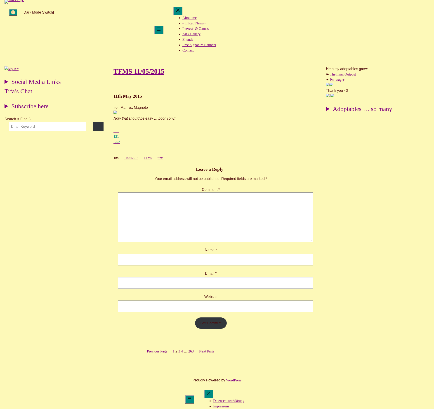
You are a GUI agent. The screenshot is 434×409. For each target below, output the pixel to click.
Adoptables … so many (362, 108)
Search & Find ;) (18, 119)
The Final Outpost (343, 74)
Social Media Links (36, 81)
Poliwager (337, 80)
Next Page (206, 351)
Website (210, 297)
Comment (211, 189)
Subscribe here (29, 106)
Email (211, 273)
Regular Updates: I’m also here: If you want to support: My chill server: (33, 82)
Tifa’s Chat (18, 91)
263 (191, 351)
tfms (160, 158)
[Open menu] (158, 30)
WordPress (233, 380)
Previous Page (157, 351)
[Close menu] (177, 11)
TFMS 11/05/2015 (138, 71)
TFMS (148, 158)
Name (211, 250)
